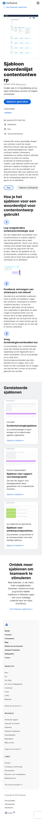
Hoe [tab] (8, 187)
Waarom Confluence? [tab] (28, 187)
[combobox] (7, 813)
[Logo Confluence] (10, 3)
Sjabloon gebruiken (17, 101)
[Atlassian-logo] (21, 624)
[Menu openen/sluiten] (38, 3)
